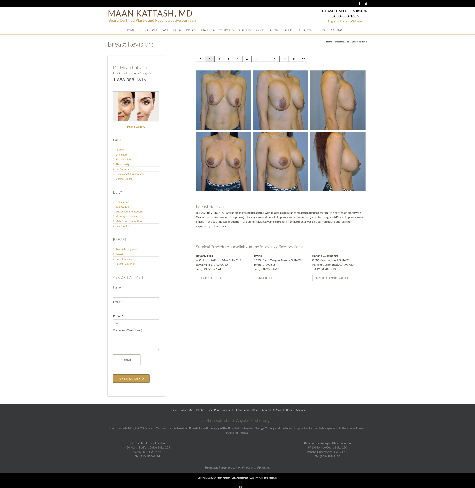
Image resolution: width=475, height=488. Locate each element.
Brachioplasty (124, 225)
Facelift (120, 149)
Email (117, 301)
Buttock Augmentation (129, 211)
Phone (118, 316)
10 (284, 59)
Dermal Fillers (124, 178)
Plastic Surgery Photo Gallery (213, 409)
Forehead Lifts (124, 159)
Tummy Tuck (123, 206)
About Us (186, 409)
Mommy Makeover (126, 216)
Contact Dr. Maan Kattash (277, 409)
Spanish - (345, 21)
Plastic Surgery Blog (246, 409)
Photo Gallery (136, 126)
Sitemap (301, 409)
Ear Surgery (122, 169)
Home (173, 409)
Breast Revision (124, 259)
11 (294, 59)
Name (117, 287)
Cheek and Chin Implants (130, 173)
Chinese (356, 21)
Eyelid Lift (121, 154)
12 (303, 59)
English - (333, 21)
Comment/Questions (127, 330)
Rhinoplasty (122, 164)
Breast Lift (121, 254)
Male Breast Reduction (129, 221)
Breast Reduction (125, 263)
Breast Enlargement (127, 249)
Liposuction (122, 201)
